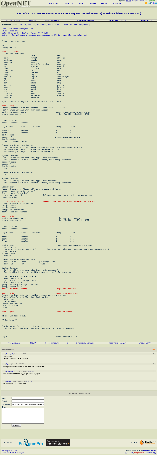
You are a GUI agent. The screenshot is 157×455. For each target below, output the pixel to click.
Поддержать (139, 453)
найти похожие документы (76, 24)
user (50, 24)
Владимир (9, 371)
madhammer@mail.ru (23, 29)
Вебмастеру (151, 453)
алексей (9, 381)
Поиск (115, 3)
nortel (23, 24)
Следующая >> (145, 20)
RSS (153, 349)
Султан (8, 364)
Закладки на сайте (9, 451)
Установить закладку (85, 20)
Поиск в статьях (52, 20)
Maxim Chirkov (149, 451)
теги (121, 3)
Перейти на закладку (117, 20)
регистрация (140, 0)
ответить (30, 354)
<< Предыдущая (13, 20)
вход (133, 0)
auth (57, 24)
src (66, 20)
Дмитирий (9, 354)
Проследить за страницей (13, 453)
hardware (41, 24)
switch (31, 24)
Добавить (129, 453)
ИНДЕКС (33, 20)
